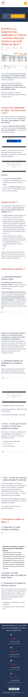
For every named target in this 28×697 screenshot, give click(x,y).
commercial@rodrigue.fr (14, 682)
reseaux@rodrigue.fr (15, 669)
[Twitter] (12, 689)
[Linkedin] (15, 689)
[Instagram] (18, 689)
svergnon (17, 48)
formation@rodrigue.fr (15, 656)
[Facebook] (10, 689)
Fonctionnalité (4, 50)
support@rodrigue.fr (15, 597)
